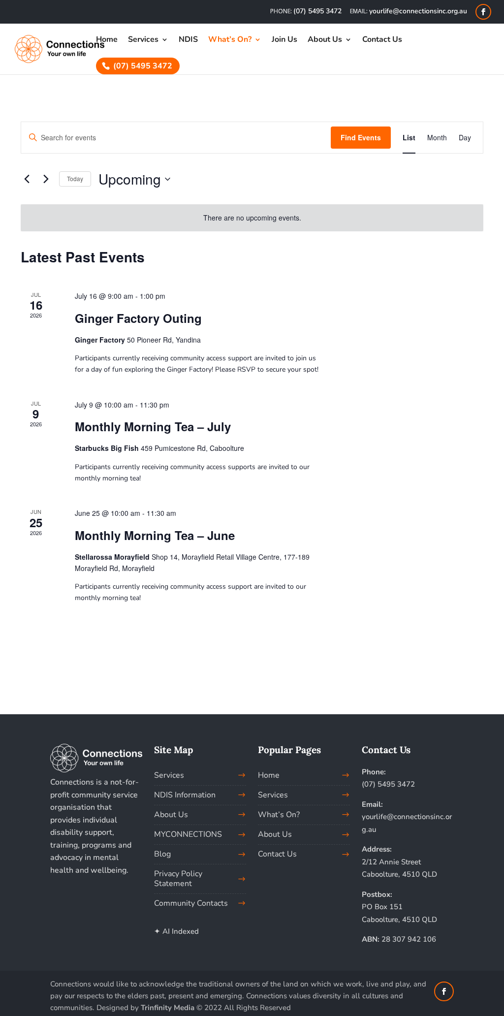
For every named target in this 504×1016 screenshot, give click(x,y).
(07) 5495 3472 (317, 11)
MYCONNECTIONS (188, 834)
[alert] (252, 217)
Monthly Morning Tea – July (153, 426)
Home (107, 40)
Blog (162, 854)
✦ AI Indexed (176, 931)
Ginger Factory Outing (138, 318)
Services (143, 40)
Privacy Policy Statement (178, 878)
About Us (325, 40)
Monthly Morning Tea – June (155, 535)
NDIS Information (185, 795)
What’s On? (279, 814)
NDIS (188, 40)
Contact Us (382, 40)
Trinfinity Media (167, 1008)
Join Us (284, 40)
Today (75, 178)
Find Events (361, 137)
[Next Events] (46, 179)
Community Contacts (191, 903)
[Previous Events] (26, 179)
